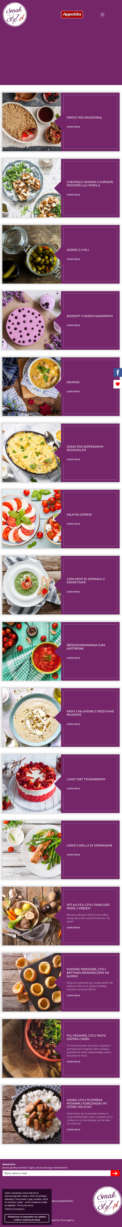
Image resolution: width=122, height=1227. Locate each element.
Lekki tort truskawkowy (86, 779)
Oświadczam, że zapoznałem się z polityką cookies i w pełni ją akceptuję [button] (27, 1218)
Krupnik (73, 382)
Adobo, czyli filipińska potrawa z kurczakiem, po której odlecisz (87, 1103)
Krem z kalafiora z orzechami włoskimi (90, 713)
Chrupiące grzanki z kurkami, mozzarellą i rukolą (90, 183)
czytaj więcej (73, 126)
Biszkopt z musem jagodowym (90, 316)
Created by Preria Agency (61, 1220)
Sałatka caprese (79, 514)
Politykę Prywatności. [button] (15, 1209)
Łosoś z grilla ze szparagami (89, 845)
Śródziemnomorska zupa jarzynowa (86, 646)
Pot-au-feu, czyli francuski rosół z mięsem (88, 906)
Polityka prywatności (59, 1201)
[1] (115, 1173)
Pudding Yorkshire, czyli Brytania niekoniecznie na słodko (88, 972)
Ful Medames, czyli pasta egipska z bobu (86, 1037)
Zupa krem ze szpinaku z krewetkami (86, 580)
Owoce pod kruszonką (84, 117)
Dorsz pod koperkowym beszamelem (85, 448)
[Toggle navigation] (102, 14)
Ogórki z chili (78, 250)
